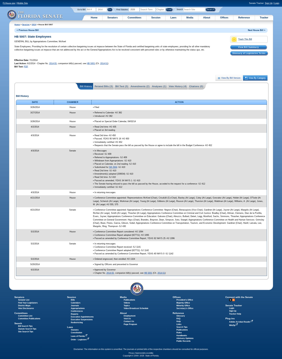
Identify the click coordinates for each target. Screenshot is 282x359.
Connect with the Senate (239, 297)
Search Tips (182, 327)
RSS (233, 300)
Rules (179, 333)
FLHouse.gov (9, 3)
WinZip (232, 325)
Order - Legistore (79, 340)
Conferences (77, 311)
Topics (127, 306)
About (206, 17)
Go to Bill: (81, 10)
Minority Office (183, 306)
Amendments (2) (140, 86)
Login (276, 3)
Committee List (25, 316)
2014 (34, 25)
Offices (224, 17)
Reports (74, 314)
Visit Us (127, 319)
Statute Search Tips (27, 329)
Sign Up (268, 3)
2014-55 (53, 63)
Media (189, 17)
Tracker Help (235, 314)
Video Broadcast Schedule (136, 308)
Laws (173, 17)
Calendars (75, 303)
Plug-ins (230, 318)
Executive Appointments (82, 317)
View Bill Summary (248, 47)
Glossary (180, 316)
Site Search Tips (25, 332)
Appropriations (78, 308)
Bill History (86, 86)
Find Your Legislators (28, 303)
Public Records (183, 341)
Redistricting (77, 323)
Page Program (130, 324)
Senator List (23, 300)
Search (180, 9)
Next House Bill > (256, 30)
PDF (26, 66)
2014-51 (104, 63)
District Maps (24, 306)
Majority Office (183, 303)
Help (178, 321)
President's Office (184, 300)
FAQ (178, 319)
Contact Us (129, 321)
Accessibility (148, 353)
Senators (112, 17)
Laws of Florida (78, 336)
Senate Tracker (233, 305)
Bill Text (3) (121, 86)
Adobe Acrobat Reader (240, 322)
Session (155, 17)
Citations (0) (196, 86)
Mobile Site (22, 3)
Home (94, 17)
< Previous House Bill (28, 30)
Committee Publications (29, 319)
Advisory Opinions (185, 338)
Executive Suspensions (82, 320)
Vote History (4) (178, 86)
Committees (134, 17)
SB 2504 (113, 167)
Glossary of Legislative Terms (249, 53)
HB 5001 (91, 63)
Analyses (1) (159, 86)
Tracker (264, 17)
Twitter (230, 300)
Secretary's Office (184, 308)
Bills (73, 300)
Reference (244, 17)
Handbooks (181, 336)
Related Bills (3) (104, 86)
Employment (129, 316)
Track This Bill (245, 39)
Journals (75, 306)
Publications (129, 300)
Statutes (75, 330)
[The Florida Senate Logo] (35, 14)
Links (178, 324)
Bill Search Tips (25, 326)
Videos (127, 303)
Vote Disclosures (26, 308)
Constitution (76, 333)
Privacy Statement (136, 353)
